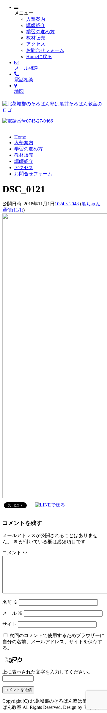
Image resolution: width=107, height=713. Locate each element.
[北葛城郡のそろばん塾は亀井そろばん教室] (53, 109)
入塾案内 (35, 19)
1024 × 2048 (67, 203)
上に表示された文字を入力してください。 (47, 671)
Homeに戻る (39, 56)
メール (12, 613)
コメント (14, 552)
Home (20, 136)
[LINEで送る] (50, 504)
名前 (10, 602)
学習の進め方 (40, 31)
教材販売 (35, 37)
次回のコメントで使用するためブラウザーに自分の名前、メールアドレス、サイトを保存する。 (53, 641)
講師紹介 (35, 25)
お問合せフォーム (45, 50)
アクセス (35, 44)
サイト (9, 624)
